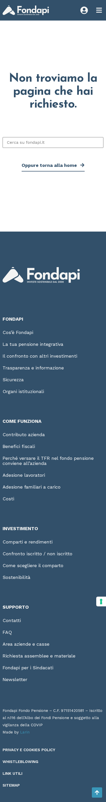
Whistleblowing (20, 761)
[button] (98, 10)
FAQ (7, 632)
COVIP (37, 725)
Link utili (12, 773)
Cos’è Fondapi (18, 332)
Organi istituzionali (23, 391)
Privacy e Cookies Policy (29, 750)
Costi (8, 498)
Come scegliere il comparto (33, 565)
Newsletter (15, 679)
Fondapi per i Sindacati (28, 667)
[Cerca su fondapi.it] (53, 142)
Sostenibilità (16, 577)
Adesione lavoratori (24, 475)
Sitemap (11, 785)
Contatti (12, 620)
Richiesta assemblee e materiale (39, 655)
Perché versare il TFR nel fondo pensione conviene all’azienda (48, 460)
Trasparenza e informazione (33, 367)
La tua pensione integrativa (33, 344)
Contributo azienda (24, 434)
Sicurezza (13, 379)
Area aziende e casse (26, 644)
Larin (25, 732)
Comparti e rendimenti (27, 542)
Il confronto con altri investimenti (40, 356)
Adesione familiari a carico (31, 487)
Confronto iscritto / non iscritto (37, 553)
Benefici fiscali (19, 446)
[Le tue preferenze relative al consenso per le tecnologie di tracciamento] (101, 601)
